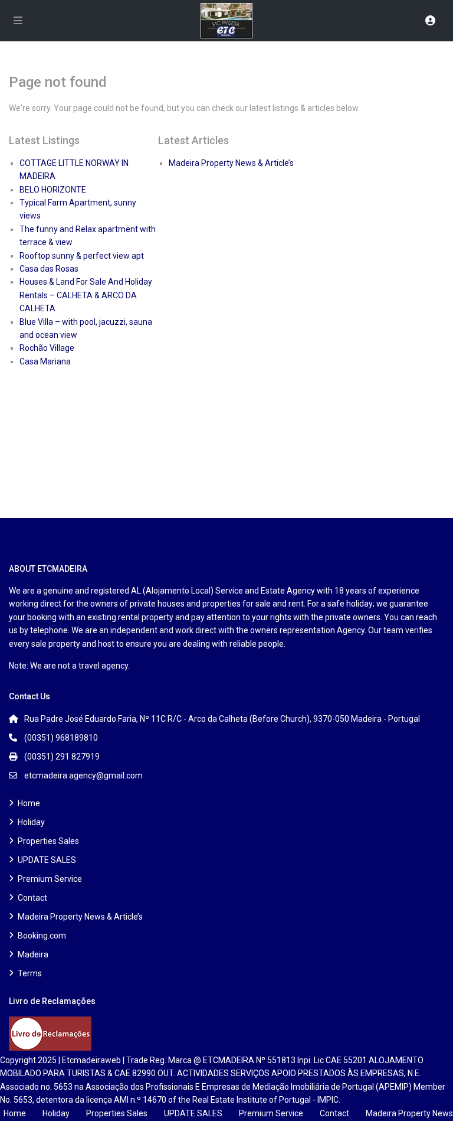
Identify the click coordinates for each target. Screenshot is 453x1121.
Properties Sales (48, 841)
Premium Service (50, 879)
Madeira (33, 954)
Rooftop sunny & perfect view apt (81, 255)
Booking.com (42, 935)
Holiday (31, 822)
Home (29, 803)
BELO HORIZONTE (52, 189)
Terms (30, 973)
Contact (32, 897)
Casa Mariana (45, 361)
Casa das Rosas (48, 268)
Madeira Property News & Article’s (231, 163)
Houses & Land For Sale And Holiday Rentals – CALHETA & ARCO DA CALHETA (85, 295)
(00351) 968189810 (61, 737)
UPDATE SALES (47, 860)
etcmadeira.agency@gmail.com (83, 775)
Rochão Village (46, 348)
